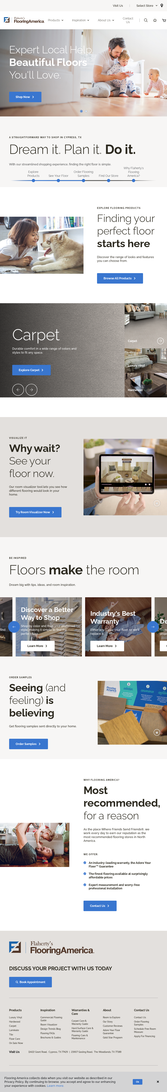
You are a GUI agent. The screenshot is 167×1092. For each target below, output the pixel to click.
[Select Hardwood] (160, 390)
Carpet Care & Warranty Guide (80, 1022)
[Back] (14, 627)
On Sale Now (16, 1043)
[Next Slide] (31, 390)
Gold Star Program (113, 1037)
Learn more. (55, 1085)
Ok (137, 1082)
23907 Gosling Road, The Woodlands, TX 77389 (96, 1052)
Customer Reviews (113, 1026)
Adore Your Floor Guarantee (111, 1031)
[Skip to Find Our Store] (108, 180)
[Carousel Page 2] (86, 111)
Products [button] (54, 20)
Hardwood (14, 1021)
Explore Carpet (29, 370)
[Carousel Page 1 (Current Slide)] (81, 111)
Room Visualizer (48, 1024)
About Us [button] (104, 20)
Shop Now (23, 97)
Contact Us (128, 20)
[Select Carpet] (160, 341)
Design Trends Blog (50, 1029)
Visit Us (118, 5)
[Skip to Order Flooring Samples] (83, 180)
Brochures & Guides (50, 1037)
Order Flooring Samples (141, 1023)
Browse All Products (118, 278)
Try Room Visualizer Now (33, 512)
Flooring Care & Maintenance (80, 1037)
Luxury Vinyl (15, 1017)
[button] (147, 6)
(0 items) (164, 20)
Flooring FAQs (47, 1033)
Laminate (14, 1030)
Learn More (35, 646)
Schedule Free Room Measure (145, 1030)
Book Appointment (32, 982)
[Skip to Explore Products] (33, 180)
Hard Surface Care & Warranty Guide (82, 1029)
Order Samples (26, 744)
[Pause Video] (157, 503)
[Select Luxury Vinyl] (160, 365)
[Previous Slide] (18, 390)
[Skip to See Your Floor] (58, 180)
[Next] (153, 627)
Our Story (108, 1021)
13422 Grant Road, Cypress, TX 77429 (48, 1052)
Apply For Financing (144, 1036)
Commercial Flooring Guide (51, 1019)
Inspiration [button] (79, 20)
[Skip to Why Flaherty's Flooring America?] (133, 180)
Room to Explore (111, 1017)
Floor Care (14, 1039)
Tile (11, 1034)
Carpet (12, 1026)
